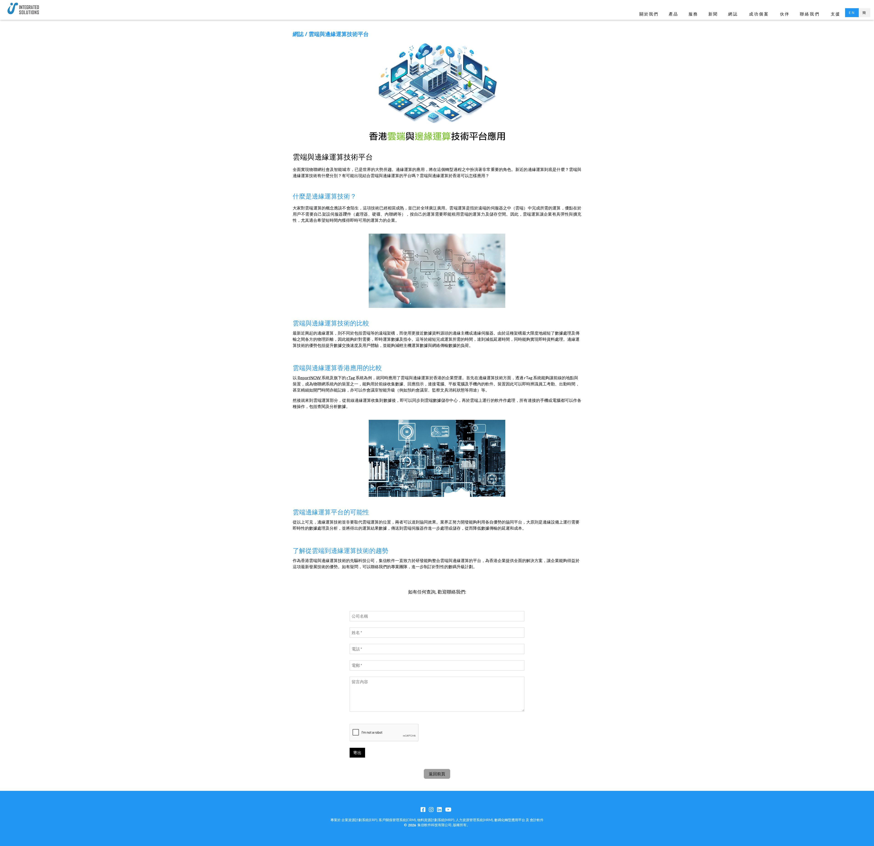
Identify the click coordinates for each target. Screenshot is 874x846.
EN (852, 12)
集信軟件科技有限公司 (434, 825)
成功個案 (759, 13)
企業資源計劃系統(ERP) (359, 820)
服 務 (693, 13)
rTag (351, 377)
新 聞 (712, 13)
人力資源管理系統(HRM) (474, 820)
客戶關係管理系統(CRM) (397, 820)
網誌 (733, 13)
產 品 (673, 13)
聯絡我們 (810, 13)
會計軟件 (537, 820)
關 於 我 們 (648, 13)
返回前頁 (437, 773)
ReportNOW (309, 377)
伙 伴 (784, 13)
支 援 (835, 13)
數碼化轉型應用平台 (509, 820)
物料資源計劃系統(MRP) (435, 820)
